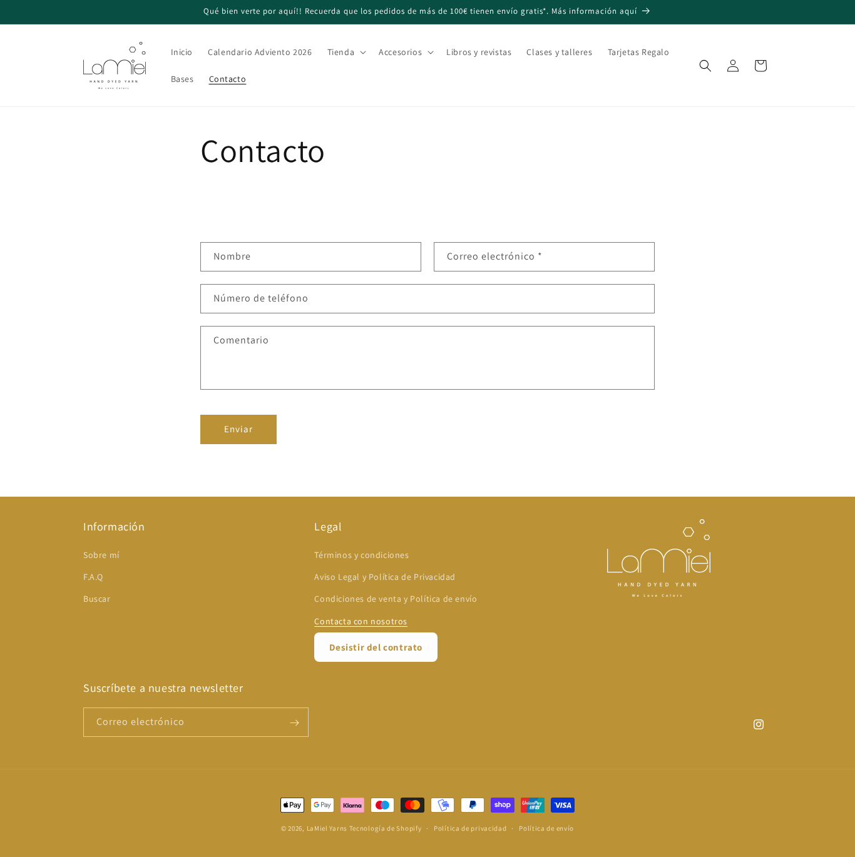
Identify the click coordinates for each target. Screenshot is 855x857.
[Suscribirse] (294, 723)
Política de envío (546, 827)
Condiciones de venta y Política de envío (395, 599)
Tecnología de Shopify (385, 828)
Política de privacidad (470, 827)
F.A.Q (93, 577)
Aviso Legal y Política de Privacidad (385, 577)
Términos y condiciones (361, 554)
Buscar (97, 599)
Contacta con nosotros (360, 621)
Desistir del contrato (375, 647)
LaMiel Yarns (327, 828)
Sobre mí (101, 554)
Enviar (238, 429)
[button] (346, 52)
